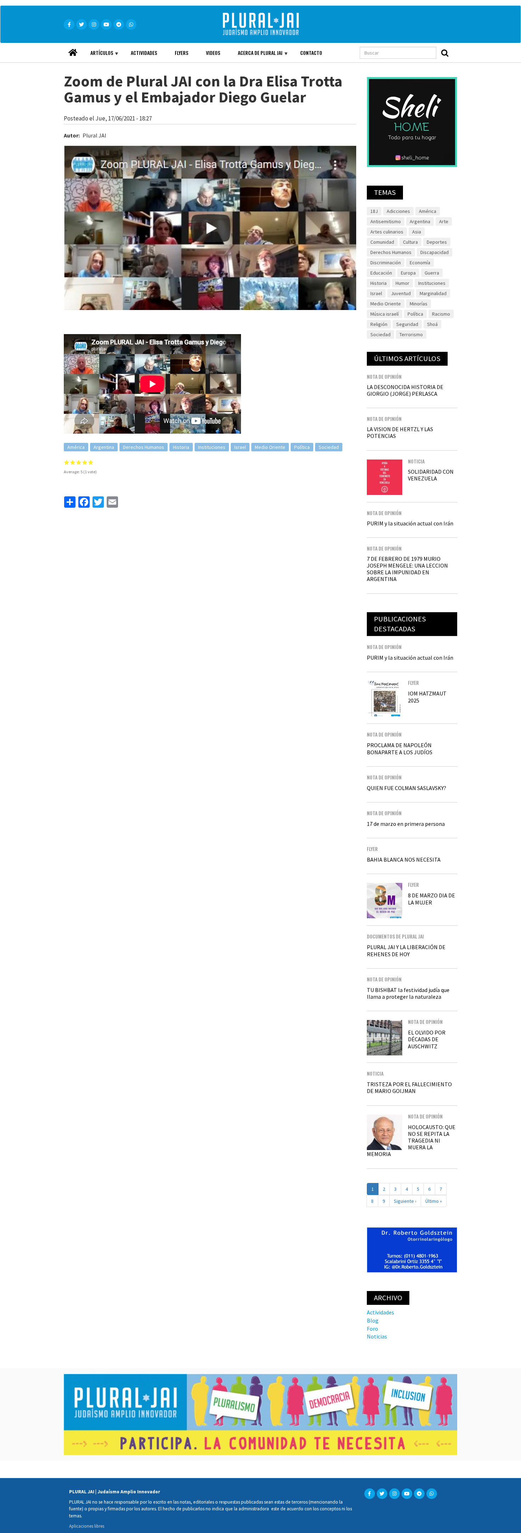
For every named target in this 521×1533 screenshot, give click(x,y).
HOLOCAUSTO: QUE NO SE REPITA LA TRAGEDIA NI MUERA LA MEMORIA (411, 1140)
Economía (420, 262)
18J (374, 211)
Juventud (401, 293)
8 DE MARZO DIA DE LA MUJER (431, 899)
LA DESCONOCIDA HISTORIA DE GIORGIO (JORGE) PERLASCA (405, 390)
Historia (181, 447)
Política (302, 447)
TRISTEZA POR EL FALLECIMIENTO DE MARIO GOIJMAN (409, 1087)
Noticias (377, 1336)
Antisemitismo (385, 221)
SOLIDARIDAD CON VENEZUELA (431, 475)
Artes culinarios (386, 232)
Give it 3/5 (79, 462)
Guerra (432, 273)
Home (73, 50)
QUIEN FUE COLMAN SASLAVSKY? (406, 787)
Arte (443, 221)
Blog (373, 1320)
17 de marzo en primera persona (406, 823)
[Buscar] (445, 53)
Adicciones (398, 211)
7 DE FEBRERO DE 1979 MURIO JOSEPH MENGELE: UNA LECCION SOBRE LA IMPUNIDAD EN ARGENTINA (407, 569)
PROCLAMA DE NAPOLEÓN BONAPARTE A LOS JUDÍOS (399, 748)
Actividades (144, 52)
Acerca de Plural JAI (255, 55)
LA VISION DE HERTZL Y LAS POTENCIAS (400, 432)
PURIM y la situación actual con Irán (410, 523)
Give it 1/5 (67, 462)
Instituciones (211, 447)
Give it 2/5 (73, 462)
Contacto (311, 52)
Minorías (418, 303)
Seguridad (407, 324)
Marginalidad (433, 293)
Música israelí (384, 314)
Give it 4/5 (85, 462)
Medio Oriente (270, 447)
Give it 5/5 (91, 462)
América (76, 447)
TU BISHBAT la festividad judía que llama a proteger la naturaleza (408, 993)
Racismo (441, 314)
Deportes (437, 242)
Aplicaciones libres (86, 1526)
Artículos (97, 55)
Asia (416, 232)
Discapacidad (434, 252)
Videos (213, 52)
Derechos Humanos (143, 447)
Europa (408, 273)
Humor (402, 283)
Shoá (432, 324)
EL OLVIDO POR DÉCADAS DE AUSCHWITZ (427, 1039)
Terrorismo (411, 334)
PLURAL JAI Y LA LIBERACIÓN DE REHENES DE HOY (406, 950)
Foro (372, 1328)
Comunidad (382, 242)
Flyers (181, 52)
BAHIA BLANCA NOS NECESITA (404, 859)
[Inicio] (270, 24)
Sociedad (329, 447)
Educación (381, 273)
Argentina (104, 447)
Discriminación (385, 262)
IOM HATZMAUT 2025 (427, 697)
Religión (378, 324)
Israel (240, 447)
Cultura (410, 242)
